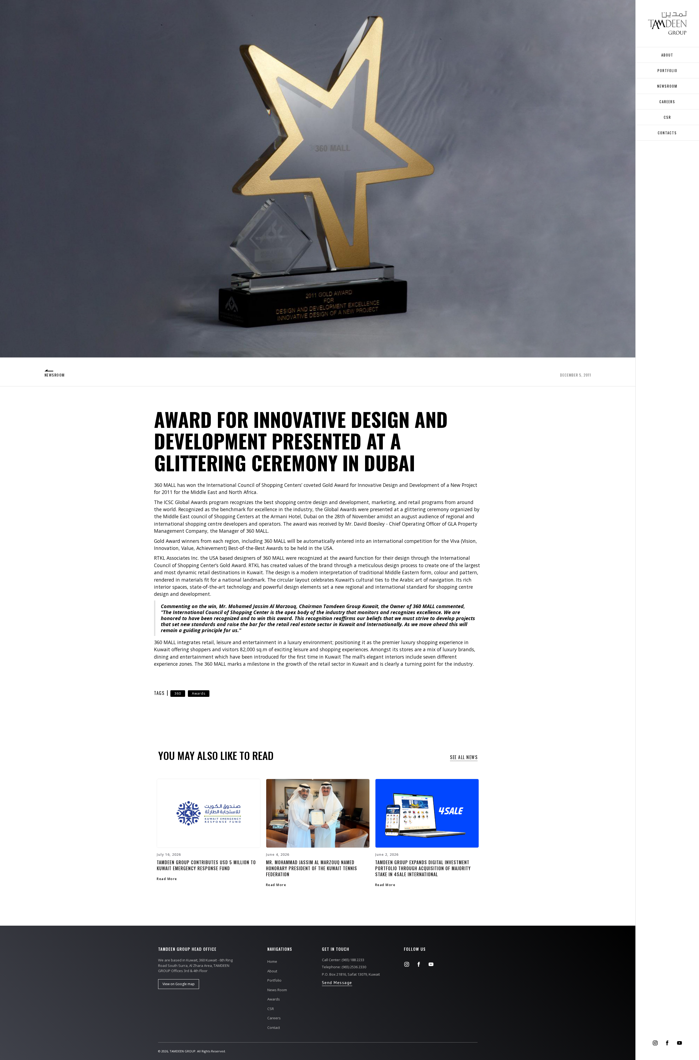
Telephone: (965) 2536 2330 (344, 967)
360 (177, 693)
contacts (667, 132)
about (667, 55)
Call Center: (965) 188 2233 (343, 960)
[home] (667, 23)
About (272, 971)
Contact (273, 1027)
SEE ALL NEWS (464, 757)
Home (272, 961)
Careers (274, 1017)
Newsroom (667, 86)
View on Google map (178, 984)
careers (667, 101)
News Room (277, 989)
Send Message (337, 982)
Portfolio (667, 70)
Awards (198, 693)
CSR (667, 117)
